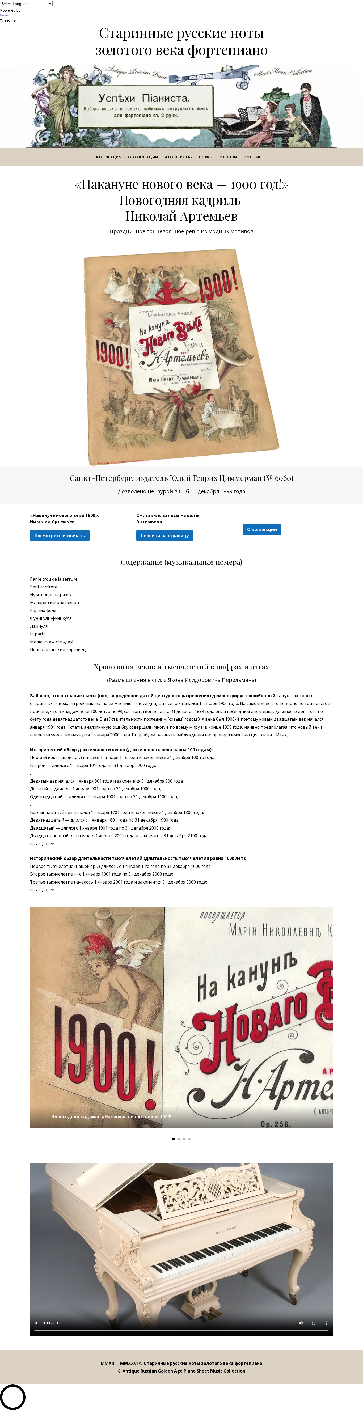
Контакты (255, 157)
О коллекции (143, 157)
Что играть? (178, 157)
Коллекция (109, 157)
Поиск (206, 157)
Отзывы (228, 157)
